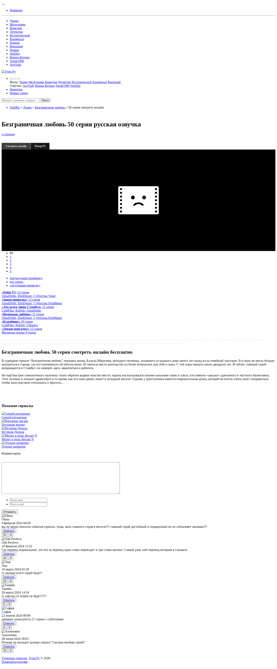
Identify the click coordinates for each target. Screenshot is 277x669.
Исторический (20, 35)
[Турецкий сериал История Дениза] (14, 428)
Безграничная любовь (50, 107)
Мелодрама (17, 24)
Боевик (15, 42)
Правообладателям (15, 662)
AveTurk (15, 64)
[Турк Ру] (9, 71)
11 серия (28, 308)
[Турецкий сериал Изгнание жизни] (15, 421)
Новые (14, 50)
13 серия (29, 294)
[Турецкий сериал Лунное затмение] (15, 443)
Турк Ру (34, 658)
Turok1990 (17, 61)
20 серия (20, 323)
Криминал (17, 39)
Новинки (16, 89)
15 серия (22, 330)
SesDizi (15, 53)
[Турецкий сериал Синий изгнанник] (16, 413)
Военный (16, 46)
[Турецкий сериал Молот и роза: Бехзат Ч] (19, 435)
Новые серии (19, 93)
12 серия (32, 301)
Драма (14, 21)
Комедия (16, 28)
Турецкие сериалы (14, 658)
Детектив (16, 31)
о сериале (8, 134)
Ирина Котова (19, 57)
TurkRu (15, 107)
